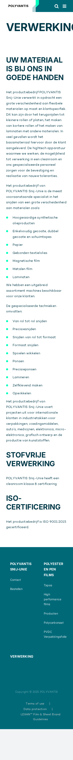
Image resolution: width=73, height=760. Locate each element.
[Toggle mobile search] (57, 6)
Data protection (35, 709)
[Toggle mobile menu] (65, 6)
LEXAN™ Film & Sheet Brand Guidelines (41, 716)
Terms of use (35, 703)
